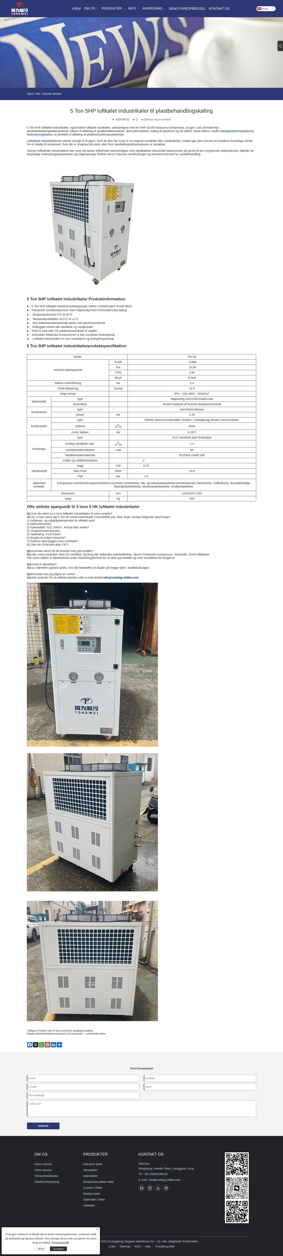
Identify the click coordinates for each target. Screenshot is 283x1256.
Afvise (41, 1248)
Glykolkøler (90, 1176)
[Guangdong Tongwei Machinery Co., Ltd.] (19, 8)
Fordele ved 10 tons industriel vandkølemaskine (65, 1030)
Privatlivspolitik (165, 1246)
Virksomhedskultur (46, 1176)
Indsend (43, 1125)
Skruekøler (90, 1170)
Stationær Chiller (94, 1199)
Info (38, 93)
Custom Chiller (93, 1187)
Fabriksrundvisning (46, 1181)
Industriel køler (93, 1164)
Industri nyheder (52, 93)
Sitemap (125, 1246)
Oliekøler (89, 1205)
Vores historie (43, 1164)
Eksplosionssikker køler (98, 1181)
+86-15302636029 (155, 1174)
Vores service (43, 1170)
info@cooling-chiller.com (164, 1180)
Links (111, 1246)
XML (148, 1246)
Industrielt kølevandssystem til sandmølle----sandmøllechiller (70, 1033)
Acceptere (58, 1248)
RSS (138, 1246)
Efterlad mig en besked (157, 119)
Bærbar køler (91, 1193)
